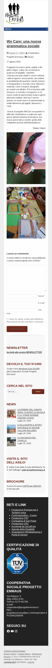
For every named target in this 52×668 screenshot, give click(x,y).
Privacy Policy (10, 654)
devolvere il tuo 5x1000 (29, 368)
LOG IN (31, 662)
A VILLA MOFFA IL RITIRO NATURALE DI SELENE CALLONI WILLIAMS (29, 428)
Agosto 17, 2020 (16, 53)
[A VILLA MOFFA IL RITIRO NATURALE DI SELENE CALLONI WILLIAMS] (11, 429)
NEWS (30, 57)
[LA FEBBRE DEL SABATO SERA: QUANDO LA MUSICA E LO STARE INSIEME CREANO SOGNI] (11, 413)
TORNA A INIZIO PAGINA (14, 651)
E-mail (41, 303)
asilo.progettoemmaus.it (33, 470)
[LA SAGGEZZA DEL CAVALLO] (11, 442)
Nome (41, 296)
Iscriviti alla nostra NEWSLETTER (24, 352)
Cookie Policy (24, 654)
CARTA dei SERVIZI (31, 486)
